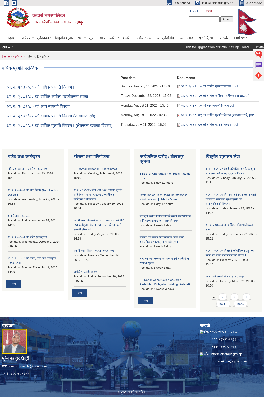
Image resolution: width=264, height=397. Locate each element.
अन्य (13, 283)
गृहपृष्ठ (11, 38)
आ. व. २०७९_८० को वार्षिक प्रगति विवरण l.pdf (209, 86)
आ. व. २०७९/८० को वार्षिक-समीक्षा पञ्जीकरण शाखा (47, 96)
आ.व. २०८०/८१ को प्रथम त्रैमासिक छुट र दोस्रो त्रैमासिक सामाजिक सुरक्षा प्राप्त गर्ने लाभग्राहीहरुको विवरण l (231, 199)
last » (240, 303)
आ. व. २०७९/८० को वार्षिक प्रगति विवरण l (40, 87)
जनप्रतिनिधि (165, 38)
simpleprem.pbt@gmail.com (28, 366)
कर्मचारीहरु (144, 38)
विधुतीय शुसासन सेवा (68, 38)
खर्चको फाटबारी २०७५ (85, 272)
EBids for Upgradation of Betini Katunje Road (209, 47)
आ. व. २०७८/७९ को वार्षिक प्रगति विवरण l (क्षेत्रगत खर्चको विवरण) (60, 125)
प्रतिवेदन (43, 38)
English (194, 11)
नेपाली (209, 11)
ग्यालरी (125, 38)
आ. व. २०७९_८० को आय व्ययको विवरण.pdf (207, 105)
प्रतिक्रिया (206, 38)
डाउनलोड (186, 38)
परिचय (26, 38)
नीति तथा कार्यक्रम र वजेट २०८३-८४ (27, 168)
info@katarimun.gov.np (226, 354)
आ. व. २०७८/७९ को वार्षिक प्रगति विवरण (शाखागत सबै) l (52, 116)
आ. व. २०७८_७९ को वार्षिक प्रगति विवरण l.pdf (209, 124)
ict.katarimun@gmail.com (229, 361)
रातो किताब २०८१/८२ (19, 215)
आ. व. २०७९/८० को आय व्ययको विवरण (38, 106)
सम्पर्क (224, 38)
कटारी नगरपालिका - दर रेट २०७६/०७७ (94, 250)
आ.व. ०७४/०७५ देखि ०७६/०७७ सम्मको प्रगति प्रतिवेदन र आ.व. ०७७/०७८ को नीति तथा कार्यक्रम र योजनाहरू (98, 194)
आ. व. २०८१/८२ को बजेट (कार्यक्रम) (27, 237)
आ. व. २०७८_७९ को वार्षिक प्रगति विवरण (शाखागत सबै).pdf (217, 115)
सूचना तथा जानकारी (102, 38)
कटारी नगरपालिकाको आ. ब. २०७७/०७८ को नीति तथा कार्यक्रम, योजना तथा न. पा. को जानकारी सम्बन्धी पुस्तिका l (99, 225)
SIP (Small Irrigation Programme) (95, 168)
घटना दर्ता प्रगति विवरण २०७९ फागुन (225, 276)
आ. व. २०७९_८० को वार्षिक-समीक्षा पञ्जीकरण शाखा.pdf (214, 95)
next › (223, 303)
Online (239, 38)
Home (6, 56)
